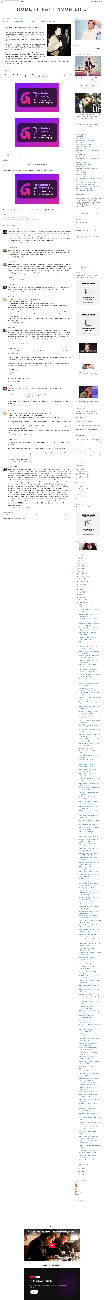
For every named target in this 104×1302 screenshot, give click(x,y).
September (82, 581)
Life (76, 142)
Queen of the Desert (81, 144)
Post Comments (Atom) (18, 518)
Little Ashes (78, 172)
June (80, 589)
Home (37, 515)
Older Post (68, 515)
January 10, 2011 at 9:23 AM (19, 406)
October (81, 579)
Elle (77, 1187)
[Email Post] (25, 217)
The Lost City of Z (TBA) (82, 139)
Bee (77, 1183)
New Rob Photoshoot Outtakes (88, 824)
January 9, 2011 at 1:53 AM (18, 257)
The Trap (78, 135)
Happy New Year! (84, 1164)
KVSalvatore (11, 247)
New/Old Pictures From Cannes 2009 (90, 994)
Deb (77, 1185)
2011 (79, 571)
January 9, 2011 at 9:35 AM (18, 323)
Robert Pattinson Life (52, 9)
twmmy (10, 327)
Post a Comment (8, 512)
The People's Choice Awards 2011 (89, 1092)
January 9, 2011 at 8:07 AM (18, 292)
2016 (79, 558)
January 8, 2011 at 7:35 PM (18, 243)
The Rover (78, 148)
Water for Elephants (81, 162)
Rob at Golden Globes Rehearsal (88, 871)
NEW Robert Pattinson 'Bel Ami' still (89, 748)
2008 (79, 1174)
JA (8, 385)
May (80, 592)
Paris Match (14, 210)
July (80, 587)
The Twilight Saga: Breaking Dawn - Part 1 (87, 158)
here (90, 88)
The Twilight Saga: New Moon (84, 168)
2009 (79, 1171)
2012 (79, 568)
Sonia (77, 1194)
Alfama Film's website (13, 156)
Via (9, 70)
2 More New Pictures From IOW (88, 1150)
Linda (77, 1190)
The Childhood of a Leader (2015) (85, 140)
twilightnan (11, 466)
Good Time (78, 136)
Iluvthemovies (12, 229)
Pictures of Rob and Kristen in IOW (89, 1152)
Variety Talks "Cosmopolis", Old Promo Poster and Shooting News (29, 21)
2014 (79, 563)
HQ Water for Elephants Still (87, 1066)
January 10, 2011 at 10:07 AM (19, 435)
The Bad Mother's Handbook (83, 182)
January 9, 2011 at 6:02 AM (18, 280)
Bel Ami (77, 156)
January (81, 602)
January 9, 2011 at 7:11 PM (18, 381)
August (81, 584)
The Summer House (81, 176)
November (82, 576)
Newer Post (6, 515)
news (36, 219)
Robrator (10, 284)
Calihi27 (10, 261)
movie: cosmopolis (27, 219)
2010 (79, 1168)
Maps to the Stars (80, 146)
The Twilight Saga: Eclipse (83, 164)
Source (5, 214)
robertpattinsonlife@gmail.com (84, 421)
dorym (9, 296)
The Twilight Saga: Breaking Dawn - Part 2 (87, 150)
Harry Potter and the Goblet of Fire (85, 186)
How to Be (78, 174)
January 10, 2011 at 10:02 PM (19, 462)
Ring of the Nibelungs (81, 188)
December (82, 573)
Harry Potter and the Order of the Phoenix (87, 178)
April (80, 594)
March (81, 597)
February (82, 600)
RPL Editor (79, 1192)
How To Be (78, 204)
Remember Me (79, 166)
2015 (79, 560)
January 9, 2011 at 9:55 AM (18, 343)
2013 (79, 566)
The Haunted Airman (81, 184)
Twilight (77, 170)
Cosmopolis (78, 154)
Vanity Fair (78, 190)
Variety (5, 70)
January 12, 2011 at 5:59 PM (19, 508)
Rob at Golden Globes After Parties (89, 836)
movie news (16, 219)
